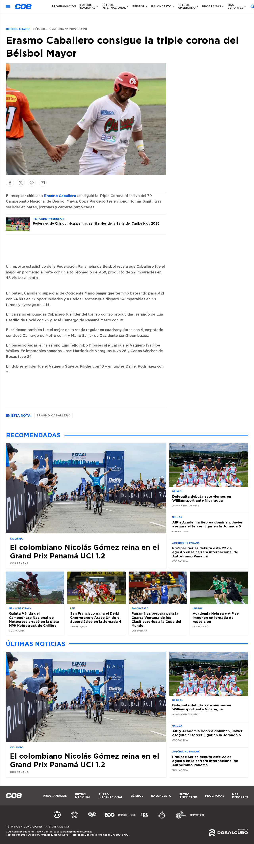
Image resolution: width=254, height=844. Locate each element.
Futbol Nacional (87, 6)
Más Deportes (235, 6)
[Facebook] (10, 183)
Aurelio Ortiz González (185, 505)
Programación (64, 6)
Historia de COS (58, 827)
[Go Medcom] (127, 818)
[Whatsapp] (32, 183)
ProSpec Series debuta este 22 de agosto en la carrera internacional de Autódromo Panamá (205, 552)
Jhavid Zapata (78, 627)
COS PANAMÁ (19, 563)
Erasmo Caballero (60, 196)
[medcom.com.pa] (197, 818)
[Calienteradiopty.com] (162, 818)
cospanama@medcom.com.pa (74, 831)
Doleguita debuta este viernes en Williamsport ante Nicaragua (201, 498)
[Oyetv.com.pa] (92, 818)
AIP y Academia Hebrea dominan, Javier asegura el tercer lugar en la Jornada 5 (207, 524)
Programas (211, 6)
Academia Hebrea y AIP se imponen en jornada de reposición (216, 617)
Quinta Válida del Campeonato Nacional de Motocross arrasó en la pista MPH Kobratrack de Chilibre (34, 619)
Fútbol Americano (187, 6)
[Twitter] (21, 183)
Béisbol (138, 6)
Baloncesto (161, 6)
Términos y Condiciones (24, 827)
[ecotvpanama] (109, 818)
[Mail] (43, 183)
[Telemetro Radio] (179, 818)
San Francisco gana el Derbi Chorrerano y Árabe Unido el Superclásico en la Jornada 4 (95, 617)
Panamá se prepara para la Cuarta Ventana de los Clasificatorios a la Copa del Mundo (156, 619)
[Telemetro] (57, 818)
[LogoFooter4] (144, 818)
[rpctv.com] (74, 818)
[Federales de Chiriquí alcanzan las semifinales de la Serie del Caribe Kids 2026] (18, 230)
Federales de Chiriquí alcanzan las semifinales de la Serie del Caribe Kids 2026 (96, 223)
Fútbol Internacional (114, 6)
